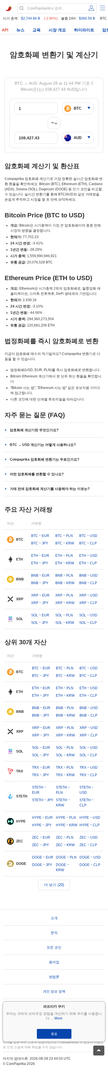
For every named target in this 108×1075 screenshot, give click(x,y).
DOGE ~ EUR (42, 857)
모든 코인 (54, 947)
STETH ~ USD (86, 790)
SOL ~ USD (88, 615)
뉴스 (20, 30)
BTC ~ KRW (64, 543)
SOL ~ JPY (39, 623)
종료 (54, 1034)
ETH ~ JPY (39, 563)
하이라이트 (84, 30)
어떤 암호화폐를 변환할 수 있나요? (37, 474)
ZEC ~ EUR (41, 837)
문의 (54, 933)
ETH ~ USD (88, 556)
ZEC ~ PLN (64, 837)
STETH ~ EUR (39, 790)
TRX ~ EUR (41, 768)
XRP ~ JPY (39, 603)
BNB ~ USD (88, 575)
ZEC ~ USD (88, 837)
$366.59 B (87, 18)
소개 (54, 918)
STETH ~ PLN (63, 790)
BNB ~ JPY (39, 583)
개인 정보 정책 (54, 991)
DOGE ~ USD (90, 857)
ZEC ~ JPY (40, 845)
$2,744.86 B (30, 18)
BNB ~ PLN (64, 575)
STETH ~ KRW (63, 802)
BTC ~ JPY (39, 543)
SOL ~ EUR (40, 615)
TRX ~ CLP (88, 775)
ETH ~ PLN (64, 556)
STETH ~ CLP (86, 802)
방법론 (54, 977)
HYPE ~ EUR (42, 818)
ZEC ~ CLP (88, 845)
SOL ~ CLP (88, 623)
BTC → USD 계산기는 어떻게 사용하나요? (43, 445)
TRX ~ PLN (64, 768)
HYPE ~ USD (89, 818)
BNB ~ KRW (64, 583)
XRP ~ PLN (64, 595)
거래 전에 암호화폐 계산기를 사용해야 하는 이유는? (50, 489)
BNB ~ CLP (88, 583)
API (5, 30)
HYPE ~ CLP (89, 825)
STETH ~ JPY (42, 800)
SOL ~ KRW (64, 623)
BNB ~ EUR (40, 575)
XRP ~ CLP (88, 603)
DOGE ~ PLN (66, 857)
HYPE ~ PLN (66, 818)
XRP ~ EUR (40, 595)
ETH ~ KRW (64, 563)
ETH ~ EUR (40, 556)
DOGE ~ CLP (89, 865)
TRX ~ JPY (40, 775)
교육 (37, 30)
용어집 (54, 962)
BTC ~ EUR (40, 536)
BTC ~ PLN (64, 536)
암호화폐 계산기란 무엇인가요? (34, 430)
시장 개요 (57, 30)
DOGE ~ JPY (42, 865)
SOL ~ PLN (64, 615)
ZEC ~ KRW (65, 845)
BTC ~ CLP (88, 543)
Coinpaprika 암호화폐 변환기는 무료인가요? (44, 459)
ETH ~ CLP (88, 563)
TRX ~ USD (88, 768)
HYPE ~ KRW (66, 825)
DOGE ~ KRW (62, 867)
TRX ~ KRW (65, 775)
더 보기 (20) (54, 885)
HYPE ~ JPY (42, 825)
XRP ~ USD (88, 595)
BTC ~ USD (88, 536)
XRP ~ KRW (64, 603)
